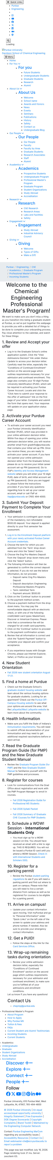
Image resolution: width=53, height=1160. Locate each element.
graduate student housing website (25, 690)
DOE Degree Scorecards (16, 1119)
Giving (13, 239)
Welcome (28, 97)
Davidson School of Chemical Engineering (23, 53)
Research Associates (34, 155)
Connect (15, 1075)
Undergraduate (10, 1046)
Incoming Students (19, 276)
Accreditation (31, 196)
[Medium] (13, 31)
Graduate (7, 1049)
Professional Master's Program (25, 273)
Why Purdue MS (15, 1021)
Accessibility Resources (16, 1138)
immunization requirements (21, 726)
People (13, 1081)
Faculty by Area (32, 148)
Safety (27, 123)
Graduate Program (33, 186)
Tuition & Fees (14, 1024)
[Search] (8, 41)
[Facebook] (13, 22)
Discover (15, 1063)
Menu (10, 56)
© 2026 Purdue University (17, 1109)
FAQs (10, 1027)
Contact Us (36, 1138)
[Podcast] (12, 34)
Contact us (29, 126)
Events (27, 110)
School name (30, 100)
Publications (30, 117)
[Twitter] (13, 25)
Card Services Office (23, 946)
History (27, 120)
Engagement (16, 221)
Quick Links (15, 2)
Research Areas (32, 211)
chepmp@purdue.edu (24, 1006)
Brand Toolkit (25, 1122)
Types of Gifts (31, 252)
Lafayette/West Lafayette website (28, 709)
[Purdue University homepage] (12, 49)
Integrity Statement (14, 1116)
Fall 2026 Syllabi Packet (25, 809)
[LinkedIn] (12, 28)
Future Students (32, 72)
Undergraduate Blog (34, 130)
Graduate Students (33, 79)
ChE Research (31, 208)
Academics (15, 164)
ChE (34, 267)
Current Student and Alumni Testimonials (28, 1030)
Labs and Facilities (33, 214)
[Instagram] (12, 15)
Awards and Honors (34, 104)
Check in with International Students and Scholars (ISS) (30, 857)
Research (28, 82)
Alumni (27, 85)
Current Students (16, 1037)
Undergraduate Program (36, 176)
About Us (15, 88)
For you (25, 67)
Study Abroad (31, 193)
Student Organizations (35, 189)
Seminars (28, 113)
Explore (14, 1069)
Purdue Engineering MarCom (28, 1131)
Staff (26, 158)
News (26, 107)
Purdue (15, 5)
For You (14, 63)
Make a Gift (30, 255)
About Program (15, 1014)
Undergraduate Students (36, 75)
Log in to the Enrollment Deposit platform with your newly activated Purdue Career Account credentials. (29, 538)
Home (13, 60)
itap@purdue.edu (16, 496)
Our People (16, 133)
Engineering (18, 9)
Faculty (27, 145)
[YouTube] (13, 18)
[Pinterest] (28, 1094)
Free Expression (34, 1116)
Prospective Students (35, 173)
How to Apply (14, 1017)
